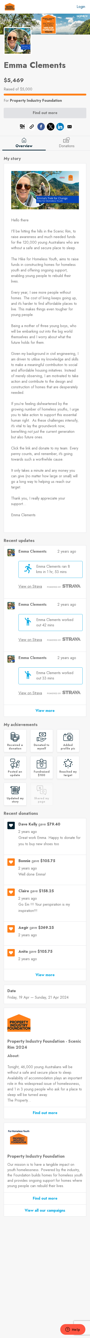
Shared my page (41, 800)
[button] (22, 127)
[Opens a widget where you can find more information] (72, 1330)
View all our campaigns (45, 1210)
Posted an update (15, 773)
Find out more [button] (45, 112)
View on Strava (30, 586)
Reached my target (68, 773)
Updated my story (15, 800)
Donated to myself (41, 746)
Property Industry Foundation (36, 100)
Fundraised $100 (42, 773)
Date (11, 991)
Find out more (45, 1112)
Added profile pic (68, 746)
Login (81, 6)
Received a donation (15, 746)
